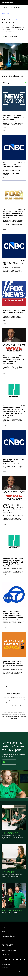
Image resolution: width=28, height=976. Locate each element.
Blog (3, 927)
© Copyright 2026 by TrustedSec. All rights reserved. (14, 971)
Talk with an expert (10, 762)
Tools (4, 931)
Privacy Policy (5, 967)
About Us (3, 13)
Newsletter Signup (8, 936)
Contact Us (6, 7)
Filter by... (6, 82)
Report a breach (16, 7)
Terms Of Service (6, 964)
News (8, 13)
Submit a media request (11, 36)
